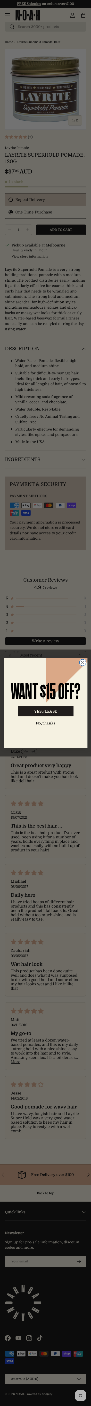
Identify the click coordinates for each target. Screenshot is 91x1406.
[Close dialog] (82, 662)
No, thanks (45, 723)
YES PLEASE (45, 711)
